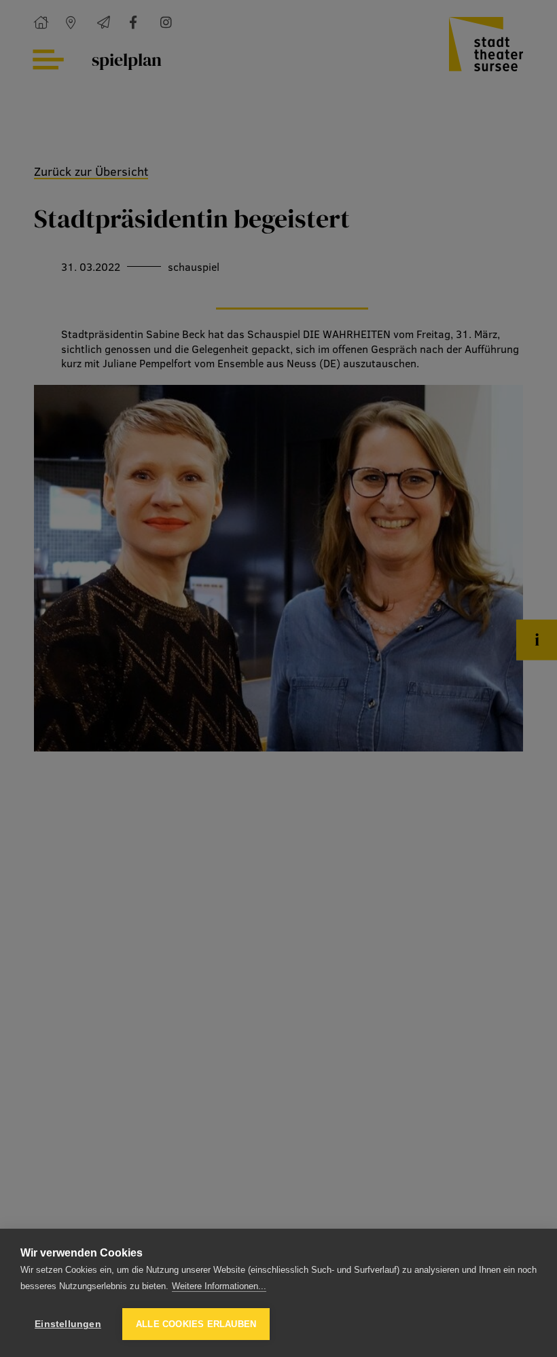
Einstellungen (68, 1324)
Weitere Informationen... (219, 1286)
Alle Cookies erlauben (196, 1324)
